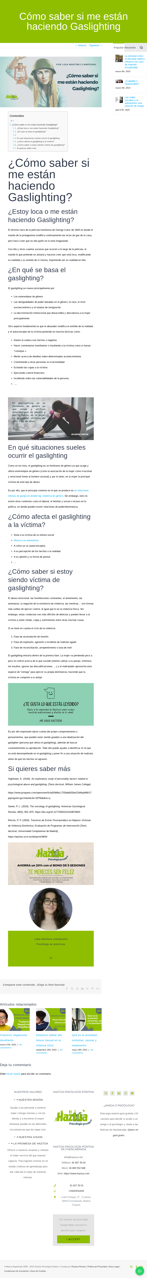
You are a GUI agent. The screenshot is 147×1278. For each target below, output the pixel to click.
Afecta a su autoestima (26, 540)
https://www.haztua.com (76, 1173)
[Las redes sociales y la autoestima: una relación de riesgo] (119, 98)
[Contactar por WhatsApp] (140, 1271)
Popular (119, 47)
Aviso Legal (114, 1266)
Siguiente (94, 45)
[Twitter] (125, 1093)
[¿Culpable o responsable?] (119, 82)
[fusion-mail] (51, 958)
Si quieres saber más (26, 148)
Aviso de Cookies (38, 1271)
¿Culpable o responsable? (132, 82)
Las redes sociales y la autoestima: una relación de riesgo (134, 101)
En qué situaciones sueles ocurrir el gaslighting (38, 138)
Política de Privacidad (97, 1266)
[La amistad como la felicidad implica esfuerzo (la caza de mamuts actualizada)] (119, 57)
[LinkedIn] (119, 1093)
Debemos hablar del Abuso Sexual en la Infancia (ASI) (49, 1040)
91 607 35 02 (79, 1162)
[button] (28, 1099)
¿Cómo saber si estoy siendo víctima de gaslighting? (41, 145)
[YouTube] (132, 1093)
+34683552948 (76, 1191)
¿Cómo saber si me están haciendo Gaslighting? (34, 124)
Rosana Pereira (78, 1266)
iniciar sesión (13, 1073)
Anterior (82, 45)
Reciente (130, 47)
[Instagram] (105, 1093)
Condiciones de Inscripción (16, 1271)
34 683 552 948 (77, 1168)
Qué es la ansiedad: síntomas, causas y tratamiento (85, 1040)
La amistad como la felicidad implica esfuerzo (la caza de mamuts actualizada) (135, 62)
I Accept (73, 1239)
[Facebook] (112, 1093)
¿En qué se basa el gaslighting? (31, 132)
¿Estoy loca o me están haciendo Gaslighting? (38, 128)
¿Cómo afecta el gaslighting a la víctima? (35, 141)
